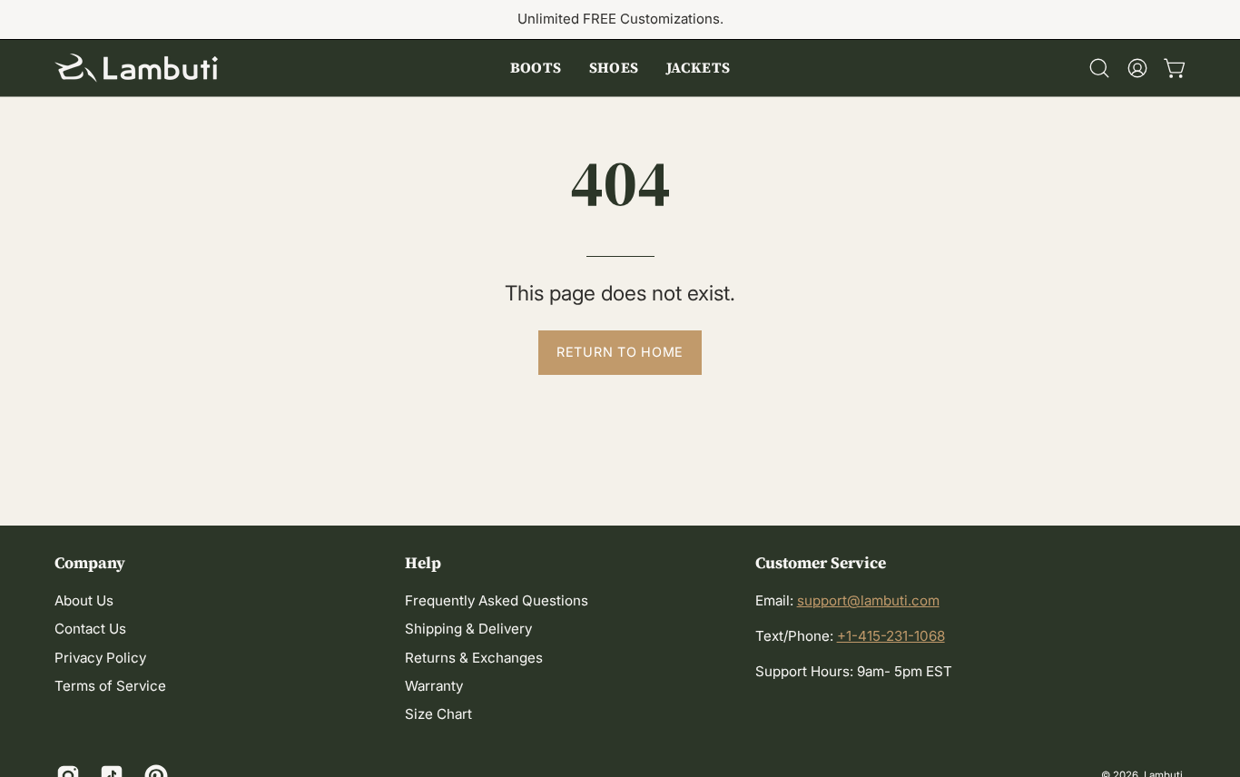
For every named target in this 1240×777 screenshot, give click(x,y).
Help (423, 563)
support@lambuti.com (868, 600)
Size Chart (438, 714)
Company (89, 563)
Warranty (434, 686)
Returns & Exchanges (474, 657)
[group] (620, 19)
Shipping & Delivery (468, 629)
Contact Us (90, 629)
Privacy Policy (100, 657)
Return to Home (620, 351)
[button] (536, 68)
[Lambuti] (136, 68)
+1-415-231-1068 (891, 635)
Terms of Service (110, 686)
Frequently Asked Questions (496, 600)
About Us (83, 600)
